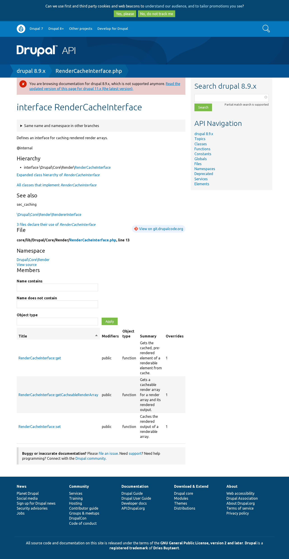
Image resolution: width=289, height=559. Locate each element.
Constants (202, 154)
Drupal (250, 543)
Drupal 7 (36, 28)
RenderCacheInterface (93, 167)
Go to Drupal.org (21, 29)
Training (76, 498)
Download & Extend (191, 486)
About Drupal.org (240, 503)
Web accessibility (240, 493)
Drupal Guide (132, 493)
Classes (200, 144)
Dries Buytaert (166, 548)
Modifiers (110, 336)
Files (198, 164)
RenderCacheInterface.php (89, 71)
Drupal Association (242, 498)
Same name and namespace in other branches (61, 126)
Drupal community (90, 458)
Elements (201, 184)
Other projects (80, 28)
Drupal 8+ (56, 28)
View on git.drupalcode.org (161, 229)
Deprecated (203, 174)
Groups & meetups (84, 513)
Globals (200, 159)
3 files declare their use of (56, 224)
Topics (199, 139)
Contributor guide (83, 508)
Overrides (175, 336)
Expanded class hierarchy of (58, 175)
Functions (202, 149)
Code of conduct (83, 523)
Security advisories (32, 508)
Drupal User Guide (136, 498)
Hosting (75, 503)
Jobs (21, 513)
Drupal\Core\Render (33, 260)
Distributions (184, 508)
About (232, 486)
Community (79, 486)
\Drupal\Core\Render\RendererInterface (49, 215)
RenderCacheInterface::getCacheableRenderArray (58, 395)
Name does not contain (37, 298)
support (135, 453)
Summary (148, 336)
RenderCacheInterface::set (40, 427)
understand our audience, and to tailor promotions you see (193, 6)
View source (27, 265)
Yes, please (125, 14)
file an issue (108, 453)
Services (201, 179)
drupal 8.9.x (31, 71)
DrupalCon (77, 518)
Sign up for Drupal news (36, 503)
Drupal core (183, 493)
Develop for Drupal (112, 28)
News (21, 486)
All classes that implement (56, 185)
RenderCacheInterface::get (40, 358)
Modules (181, 498)
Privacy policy (237, 513)
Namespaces (204, 169)
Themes (180, 503)
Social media (27, 498)
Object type (27, 315)
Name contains (29, 281)
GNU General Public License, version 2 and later (201, 543)
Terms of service (240, 508)
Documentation (134, 486)
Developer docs (134, 503)
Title (58, 336)
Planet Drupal (28, 493)
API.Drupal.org (133, 508)
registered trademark (129, 548)
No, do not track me (156, 14)
